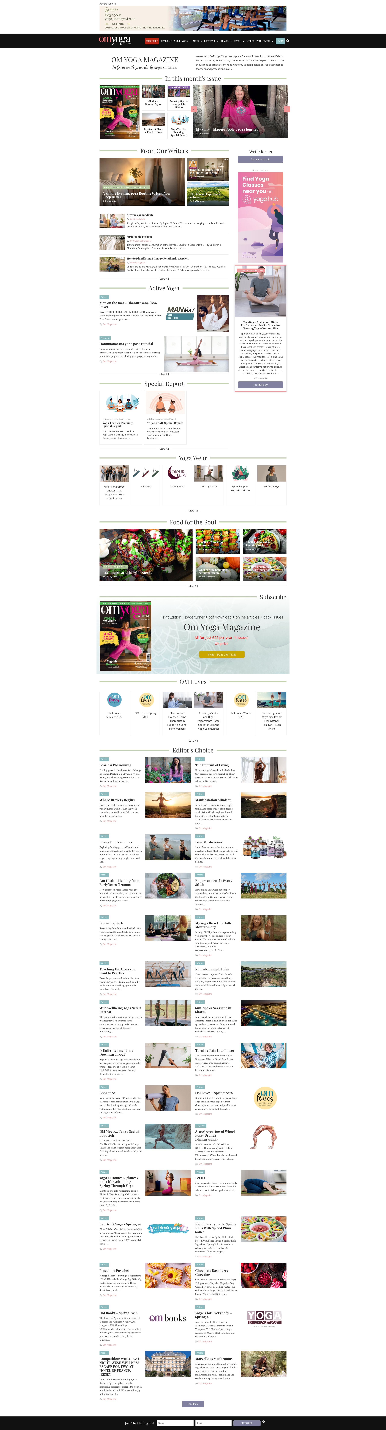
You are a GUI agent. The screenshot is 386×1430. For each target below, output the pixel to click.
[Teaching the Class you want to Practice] (168, 974)
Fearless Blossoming (115, 765)
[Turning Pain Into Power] (264, 1055)
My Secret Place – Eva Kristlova (153, 131)
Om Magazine (109, 324)
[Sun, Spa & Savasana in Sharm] (264, 1013)
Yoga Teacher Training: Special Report (179, 132)
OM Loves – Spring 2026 (214, 1093)
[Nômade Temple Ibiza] (264, 974)
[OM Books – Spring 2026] (168, 1318)
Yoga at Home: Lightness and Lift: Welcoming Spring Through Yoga (119, 1181)
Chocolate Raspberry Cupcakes (211, 1272)
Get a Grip (145, 486)
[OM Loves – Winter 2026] (240, 699)
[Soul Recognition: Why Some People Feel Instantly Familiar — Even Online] (271, 699)
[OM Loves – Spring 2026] (145, 699)
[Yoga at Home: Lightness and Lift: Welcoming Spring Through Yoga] (168, 1182)
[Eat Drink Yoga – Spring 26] (168, 1229)
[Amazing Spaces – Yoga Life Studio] (179, 91)
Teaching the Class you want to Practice (118, 971)
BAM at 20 (107, 1093)
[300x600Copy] (260, 217)
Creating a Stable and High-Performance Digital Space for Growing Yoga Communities (260, 325)
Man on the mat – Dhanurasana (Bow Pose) (128, 305)
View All (164, 279)
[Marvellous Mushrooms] (264, 1363)
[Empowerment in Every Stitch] (264, 885)
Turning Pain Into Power (214, 1050)
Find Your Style (271, 486)
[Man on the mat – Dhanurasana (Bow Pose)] (196, 313)
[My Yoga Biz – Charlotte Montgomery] (264, 928)
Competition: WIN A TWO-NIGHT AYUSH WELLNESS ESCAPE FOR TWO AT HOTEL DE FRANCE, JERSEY (120, 1366)
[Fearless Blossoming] (168, 770)
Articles (104, 297)
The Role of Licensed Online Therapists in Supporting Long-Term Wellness (177, 720)
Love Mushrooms (208, 842)
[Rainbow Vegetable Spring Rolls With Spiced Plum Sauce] (264, 1229)
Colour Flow (177, 486)
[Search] (288, 41)
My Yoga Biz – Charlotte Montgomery (213, 925)
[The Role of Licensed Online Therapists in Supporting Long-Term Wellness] (177, 699)
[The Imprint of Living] (264, 770)
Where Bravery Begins (117, 800)
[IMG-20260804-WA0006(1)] (193, 18)
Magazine (105, 338)
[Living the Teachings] (168, 847)
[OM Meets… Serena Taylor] (153, 91)
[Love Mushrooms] (264, 847)
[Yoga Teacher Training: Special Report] (179, 119)
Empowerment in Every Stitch (213, 882)
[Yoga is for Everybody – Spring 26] (264, 1318)
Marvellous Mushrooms (214, 1358)
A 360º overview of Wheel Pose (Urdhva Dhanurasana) (215, 1135)
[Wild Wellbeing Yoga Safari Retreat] (168, 1013)
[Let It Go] (264, 1182)
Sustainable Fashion (139, 237)
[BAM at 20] (168, 1097)
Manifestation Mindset (213, 800)
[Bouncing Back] (168, 928)
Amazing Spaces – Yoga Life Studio (179, 104)
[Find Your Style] (271, 473)
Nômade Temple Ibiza (212, 969)
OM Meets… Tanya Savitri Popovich (119, 1133)
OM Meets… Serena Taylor (153, 102)
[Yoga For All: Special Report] (165, 402)
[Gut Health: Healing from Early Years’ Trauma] (168, 885)
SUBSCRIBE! (247, 1423)
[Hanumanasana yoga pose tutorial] (196, 354)
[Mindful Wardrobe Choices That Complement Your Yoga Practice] (114, 473)
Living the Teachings (116, 842)
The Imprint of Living (212, 765)
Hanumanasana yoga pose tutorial (126, 344)
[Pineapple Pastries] (168, 1275)
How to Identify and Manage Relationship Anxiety (158, 258)
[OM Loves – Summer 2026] (114, 699)
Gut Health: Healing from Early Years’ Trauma (119, 882)
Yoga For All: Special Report (165, 423)
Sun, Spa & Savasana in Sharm (213, 1010)
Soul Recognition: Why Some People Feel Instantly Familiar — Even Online (272, 720)
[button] (260, 159)
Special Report (125, 419)
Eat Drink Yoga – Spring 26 (120, 1224)
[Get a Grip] (145, 473)
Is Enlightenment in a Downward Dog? (116, 1052)
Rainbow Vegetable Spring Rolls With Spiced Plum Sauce (216, 1228)
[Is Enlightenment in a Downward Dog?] (168, 1055)
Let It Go (202, 1177)
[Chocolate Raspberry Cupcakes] (264, 1275)
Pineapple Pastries (114, 1270)
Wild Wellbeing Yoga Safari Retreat (120, 1010)
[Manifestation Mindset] (264, 805)
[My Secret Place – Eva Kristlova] (153, 119)
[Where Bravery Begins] (168, 805)
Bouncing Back (111, 923)
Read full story (261, 384)
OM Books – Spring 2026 (119, 1313)
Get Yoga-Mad (209, 486)
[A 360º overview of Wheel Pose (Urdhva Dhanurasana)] (264, 1136)
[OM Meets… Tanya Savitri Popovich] (168, 1136)
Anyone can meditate (140, 215)
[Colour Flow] (177, 473)
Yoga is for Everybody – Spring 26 (213, 1315)
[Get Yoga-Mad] (208, 473)
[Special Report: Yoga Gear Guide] (240, 473)
